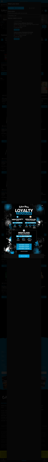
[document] (24, 231)
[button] (42, 205)
